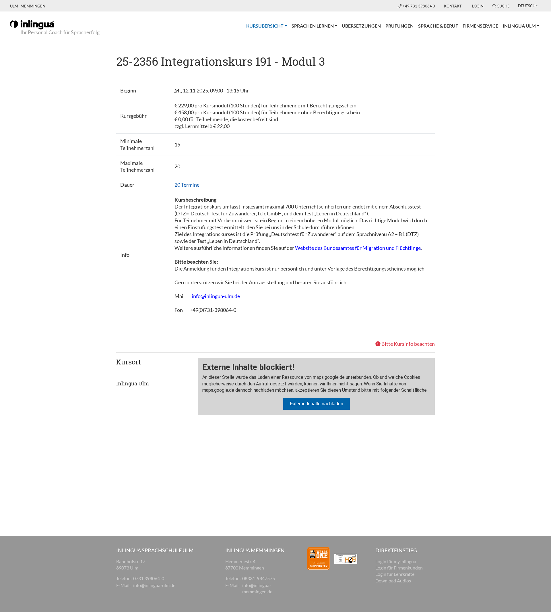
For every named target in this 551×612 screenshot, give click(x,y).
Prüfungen (399, 25)
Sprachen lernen (313, 25)
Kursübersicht (267, 25)
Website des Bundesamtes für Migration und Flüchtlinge (358, 248)
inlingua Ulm (519, 25)
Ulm (14, 6)
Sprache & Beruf (438, 25)
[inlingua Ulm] (32, 24)
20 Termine (186, 185)
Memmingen (33, 6)
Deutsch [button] (527, 5)
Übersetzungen (361, 25)
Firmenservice (480, 25)
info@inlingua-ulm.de (216, 296)
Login (478, 6)
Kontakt (453, 6)
